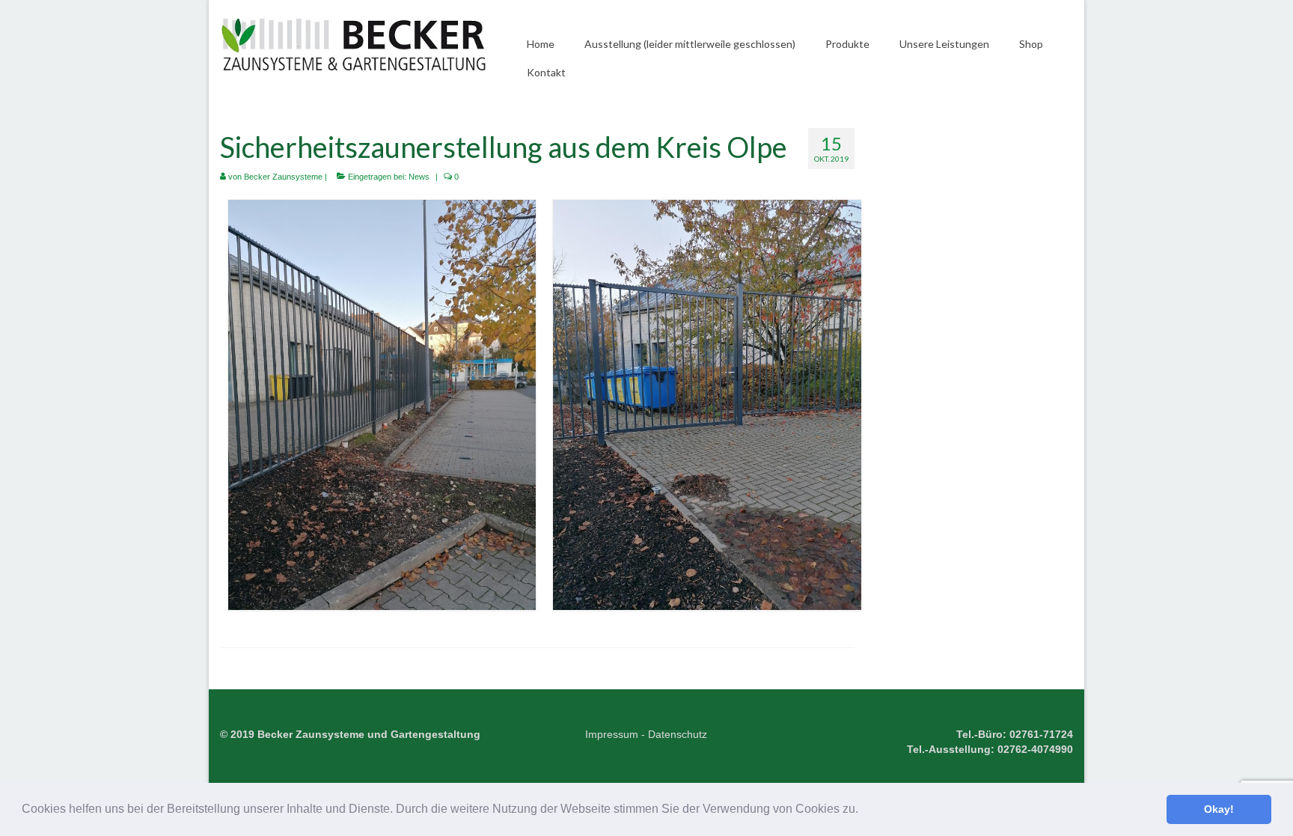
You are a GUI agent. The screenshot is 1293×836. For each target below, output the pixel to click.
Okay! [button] (1219, 809)
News (419, 176)
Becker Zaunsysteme (283, 176)
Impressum (611, 734)
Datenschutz (677, 734)
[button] (863, 810)
